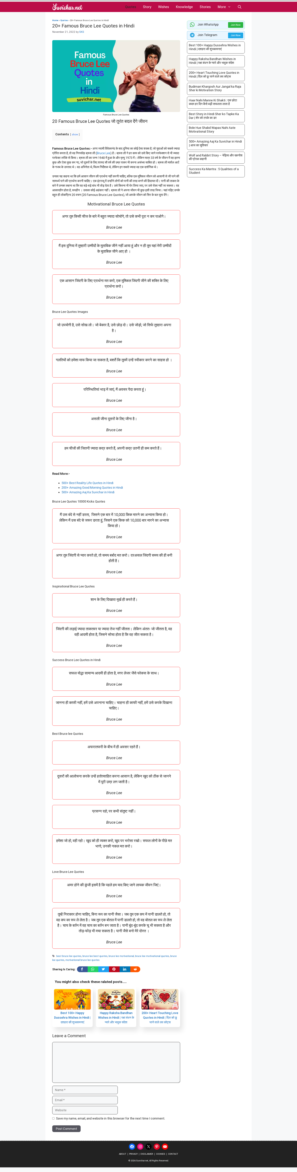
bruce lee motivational (121, 956)
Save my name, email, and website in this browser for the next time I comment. (110, 1118)
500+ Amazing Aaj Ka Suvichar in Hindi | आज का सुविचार (215, 143)
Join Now (236, 24)
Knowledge (184, 7)
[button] (239, 7)
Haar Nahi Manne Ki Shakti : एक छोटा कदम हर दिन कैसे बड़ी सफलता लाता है (213, 102)
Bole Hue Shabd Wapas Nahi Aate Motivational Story (212, 129)
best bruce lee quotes (68, 956)
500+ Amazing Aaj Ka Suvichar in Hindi (88, 492)
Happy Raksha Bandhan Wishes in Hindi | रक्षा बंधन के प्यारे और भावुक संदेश (116, 1017)
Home (55, 20)
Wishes (163, 7)
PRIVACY (133, 1154)
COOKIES (160, 1154)
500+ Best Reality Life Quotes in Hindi (87, 483)
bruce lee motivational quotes (152, 956)
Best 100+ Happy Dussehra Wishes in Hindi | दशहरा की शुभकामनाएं (72, 1017)
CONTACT (173, 1154)
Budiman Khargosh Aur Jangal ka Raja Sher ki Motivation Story (215, 88)
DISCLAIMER (147, 1154)
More (222, 7)
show (75, 134)
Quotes (130, 7)
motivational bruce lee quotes (82, 960)
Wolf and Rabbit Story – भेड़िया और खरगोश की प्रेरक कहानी (216, 157)
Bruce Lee (104, 153)
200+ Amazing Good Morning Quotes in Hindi (92, 487)
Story (147, 7)
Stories (205, 7)
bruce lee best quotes (94, 956)
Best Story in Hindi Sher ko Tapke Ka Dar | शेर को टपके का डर (214, 116)
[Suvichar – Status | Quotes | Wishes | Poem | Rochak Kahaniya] (67, 7)
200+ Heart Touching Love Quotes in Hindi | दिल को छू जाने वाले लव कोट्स (160, 1017)
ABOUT (122, 1154)
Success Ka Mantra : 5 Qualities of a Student (214, 171)
